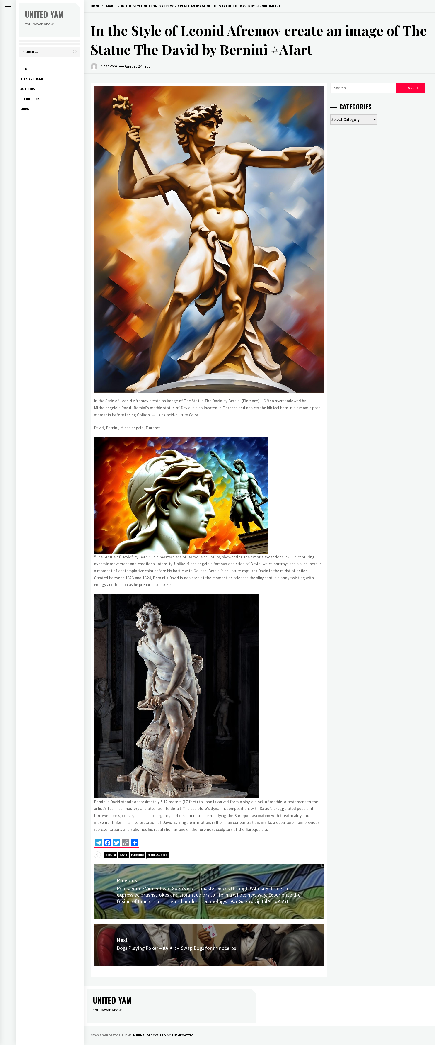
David (123, 855)
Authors (27, 89)
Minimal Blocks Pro (149, 1035)
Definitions (30, 99)
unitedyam (107, 65)
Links (24, 109)
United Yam (44, 14)
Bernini (111, 855)
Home (24, 69)
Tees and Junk (32, 79)
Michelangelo (157, 855)
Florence (137, 855)
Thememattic (182, 1035)
